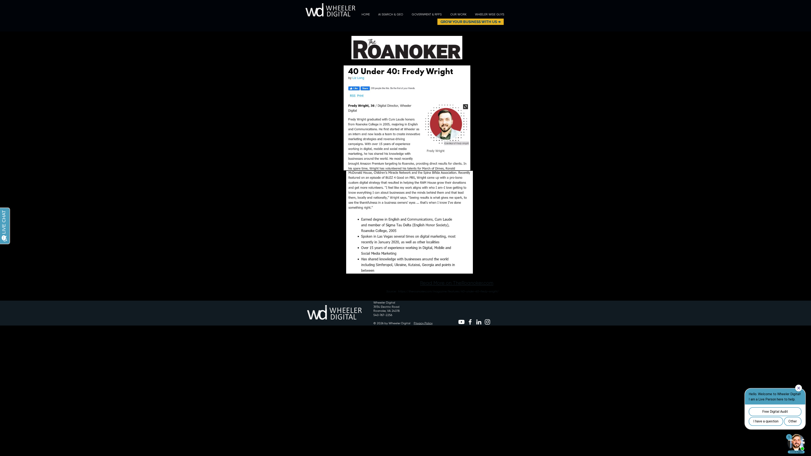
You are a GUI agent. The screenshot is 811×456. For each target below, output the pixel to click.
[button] (458, 14)
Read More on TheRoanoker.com (456, 283)
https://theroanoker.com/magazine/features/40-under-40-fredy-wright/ (448, 291)
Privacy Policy (423, 323)
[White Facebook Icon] (470, 322)
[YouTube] (461, 322)
